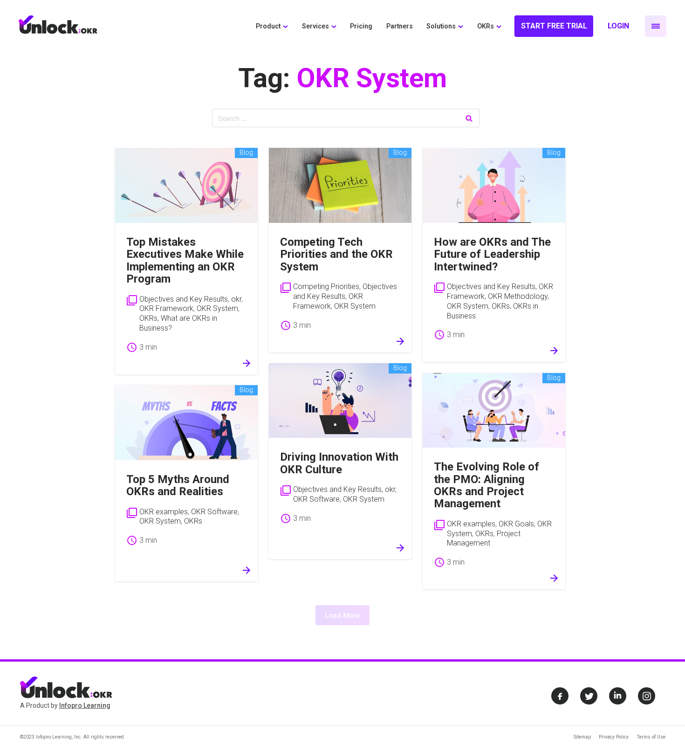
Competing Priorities (326, 286)
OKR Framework (166, 308)
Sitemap (582, 737)
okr (236, 299)
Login (618, 25)
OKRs (485, 26)
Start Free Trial (554, 25)
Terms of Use (651, 737)
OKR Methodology (518, 296)
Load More (342, 615)
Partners (399, 26)
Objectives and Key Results (183, 299)
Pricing (361, 26)
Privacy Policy (614, 737)
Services (315, 26)
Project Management (484, 538)
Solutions (441, 26)
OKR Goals (516, 523)
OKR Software (214, 511)
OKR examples (163, 511)
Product (268, 26)
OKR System (217, 308)
